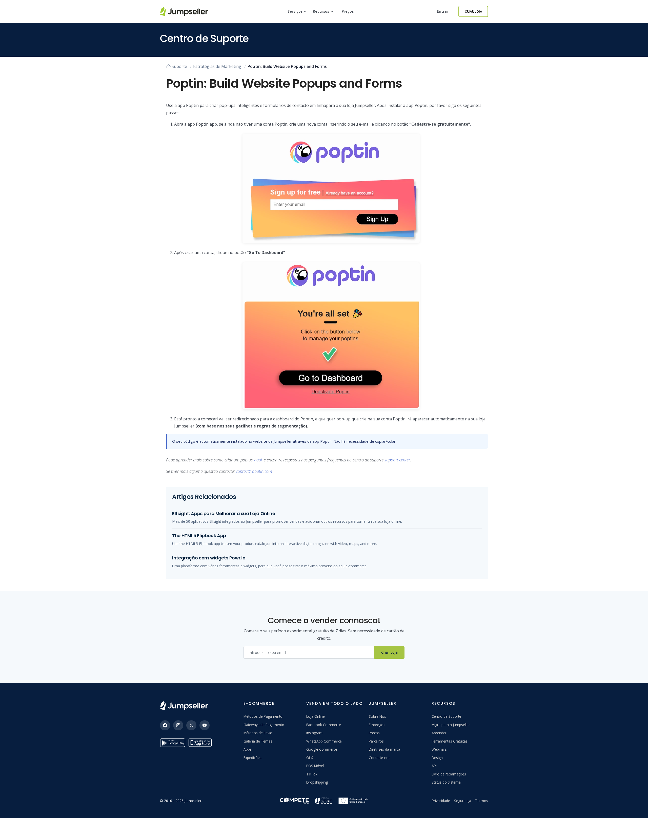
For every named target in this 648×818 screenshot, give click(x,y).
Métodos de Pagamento (263, 716)
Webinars (439, 749)
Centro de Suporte (446, 716)
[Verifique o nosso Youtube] (204, 725)
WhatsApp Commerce (324, 741)
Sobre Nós (377, 716)
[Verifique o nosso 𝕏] (191, 725)
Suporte (179, 66)
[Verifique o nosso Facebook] (165, 725)
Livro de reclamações (449, 774)
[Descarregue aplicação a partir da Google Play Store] (172, 742)
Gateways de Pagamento (264, 724)
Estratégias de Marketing (217, 66)
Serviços (295, 11)
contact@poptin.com (254, 471)
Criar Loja (473, 11)
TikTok (311, 774)
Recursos (321, 11)
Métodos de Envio (258, 732)
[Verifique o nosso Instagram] (178, 725)
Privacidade (441, 800)
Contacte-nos (379, 757)
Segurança (462, 800)
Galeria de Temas (258, 741)
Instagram (314, 732)
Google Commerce (321, 749)
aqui (258, 460)
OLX (309, 757)
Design (437, 757)
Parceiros (376, 741)
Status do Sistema (446, 782)
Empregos (377, 724)
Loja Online (315, 716)
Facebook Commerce (323, 724)
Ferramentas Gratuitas (450, 741)
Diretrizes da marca (384, 749)
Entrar (442, 11)
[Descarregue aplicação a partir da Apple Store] (201, 742)
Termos (481, 800)
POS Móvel (315, 765)
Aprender (439, 732)
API (434, 765)
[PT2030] (324, 800)
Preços (348, 11)
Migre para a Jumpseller (451, 724)
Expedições (252, 757)
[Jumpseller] (184, 705)
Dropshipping (317, 782)
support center (397, 460)
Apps (248, 749)
